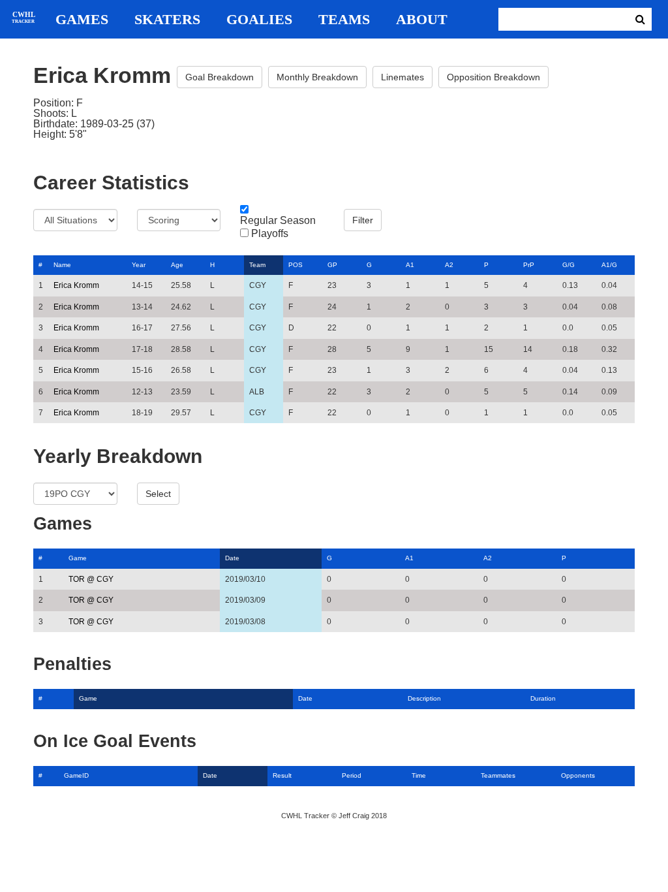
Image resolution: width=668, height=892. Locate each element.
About (422, 19)
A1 (410, 264)
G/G (568, 264)
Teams (344, 19)
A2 (449, 264)
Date (232, 558)
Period (351, 775)
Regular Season (278, 220)
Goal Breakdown (219, 77)
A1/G (609, 264)
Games (81, 19)
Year (138, 264)
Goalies (259, 19)
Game (77, 558)
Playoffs (269, 234)
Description (424, 698)
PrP (528, 264)
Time (419, 775)
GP (332, 264)
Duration (543, 698)
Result (282, 775)
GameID (76, 775)
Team (257, 264)
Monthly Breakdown (317, 77)
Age (177, 264)
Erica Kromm (76, 285)
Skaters (167, 19)
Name (62, 264)
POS (295, 264)
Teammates (498, 775)
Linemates (402, 77)
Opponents (578, 775)
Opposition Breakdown (493, 77)
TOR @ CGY (91, 579)
